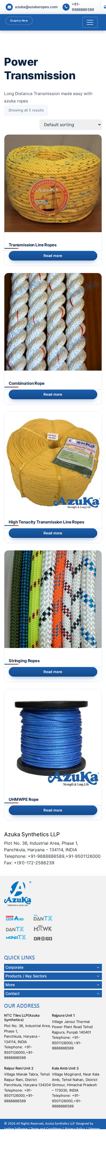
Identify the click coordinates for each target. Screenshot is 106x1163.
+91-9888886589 (83, 7)
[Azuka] (17, 893)
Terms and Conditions (46, 1129)
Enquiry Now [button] (19, 20)
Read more (52, 255)
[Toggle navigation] (90, 22)
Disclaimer (14, 1134)
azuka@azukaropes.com (36, 7)
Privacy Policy (75, 1129)
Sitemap (94, 1129)
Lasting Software (15, 1129)
